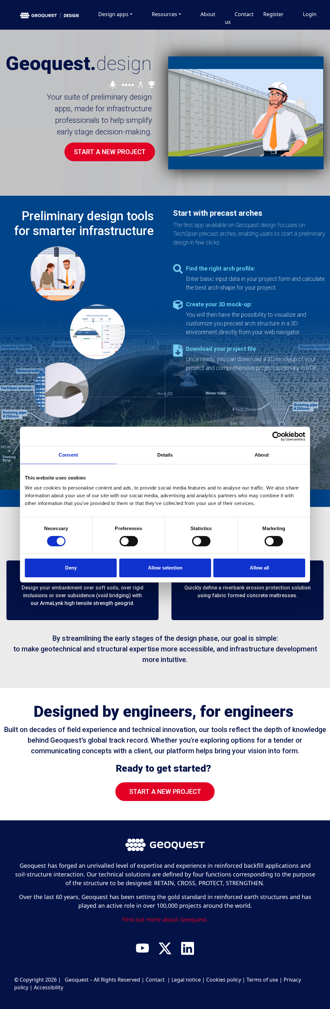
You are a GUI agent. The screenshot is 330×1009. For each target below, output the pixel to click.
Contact (156, 979)
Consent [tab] (68, 455)
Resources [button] (164, 14)
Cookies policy (223, 979)
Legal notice (186, 979)
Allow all (259, 567)
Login (309, 14)
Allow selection (165, 567)
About (207, 14)
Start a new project (110, 152)
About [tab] (262, 455)
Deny (71, 567)
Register (273, 14)
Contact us (239, 18)
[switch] (129, 543)
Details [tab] (165, 455)
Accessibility (48, 987)
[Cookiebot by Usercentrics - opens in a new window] (277, 436)
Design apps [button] (113, 14)
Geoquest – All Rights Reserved (102, 979)
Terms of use (262, 979)
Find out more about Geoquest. (165, 919)
